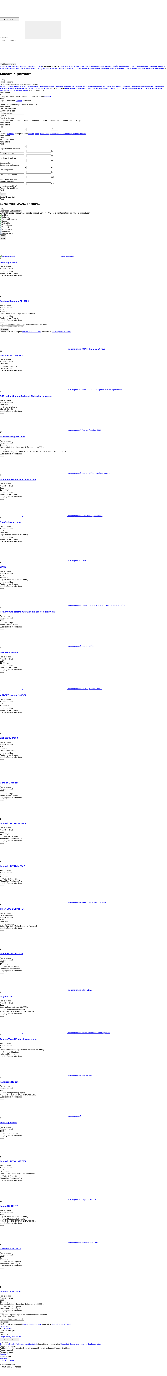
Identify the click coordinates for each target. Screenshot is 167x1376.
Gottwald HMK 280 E (10, 1248)
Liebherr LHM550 (9, 738)
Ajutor (11, 1337)
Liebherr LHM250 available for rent (18, 479)
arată (3, 195)
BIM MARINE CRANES (11, 355)
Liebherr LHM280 (9, 652)
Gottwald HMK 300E (10, 1291)
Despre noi (4, 1337)
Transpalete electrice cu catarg (12, 68)
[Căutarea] (43, 30)
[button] (83, 52)
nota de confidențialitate (31, 332)
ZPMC (3, 567)
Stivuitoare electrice (157, 66)
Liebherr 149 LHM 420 (11, 953)
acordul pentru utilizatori (61, 332)
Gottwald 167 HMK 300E (12, 866)
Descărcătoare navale (107, 66)
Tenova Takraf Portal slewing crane (18, 1039)
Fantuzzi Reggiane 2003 (12, 437)
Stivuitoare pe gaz (49, 68)
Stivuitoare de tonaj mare (99, 68)
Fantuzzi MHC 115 (9, 1082)
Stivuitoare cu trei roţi (33, 68)
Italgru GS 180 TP (9, 1206)
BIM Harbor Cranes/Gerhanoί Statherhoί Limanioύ (26, 396)
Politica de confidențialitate (27, 1344)
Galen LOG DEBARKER (12, 909)
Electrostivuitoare (64, 68)
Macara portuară (8, 262)
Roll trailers (93, 66)
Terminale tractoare (67, 66)
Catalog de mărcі (94, 1344)
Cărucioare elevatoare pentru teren (150, 68)
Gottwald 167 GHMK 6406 (13, 823)
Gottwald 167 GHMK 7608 (13, 1161)
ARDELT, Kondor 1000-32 (13, 695)
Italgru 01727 (6, 996)
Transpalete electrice (80, 68)
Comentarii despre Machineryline (73, 1344)
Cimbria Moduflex (9, 783)
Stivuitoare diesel (141, 66)
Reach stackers (82, 66)
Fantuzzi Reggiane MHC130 (14, 301)
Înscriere (4, 329)
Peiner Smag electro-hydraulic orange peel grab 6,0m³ (28, 612)
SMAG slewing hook (10, 522)
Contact (17, 1337)
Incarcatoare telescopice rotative (123, 68)
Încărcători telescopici (125, 66)
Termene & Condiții (7, 1344)
